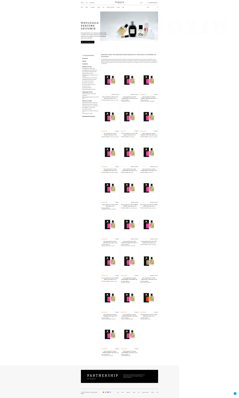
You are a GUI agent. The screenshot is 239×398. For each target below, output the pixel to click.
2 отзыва (117, 131)
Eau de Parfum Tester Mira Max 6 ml (88, 84)
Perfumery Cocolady (87, 100)
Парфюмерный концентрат (88, 116)
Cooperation (92, 7)
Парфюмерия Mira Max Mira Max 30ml (89, 79)
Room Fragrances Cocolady (87, 113)
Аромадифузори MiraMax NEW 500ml (89, 71)
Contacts (118, 7)
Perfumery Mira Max (87, 66)
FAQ (103, 7)
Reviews (98, 7)
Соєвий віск (85, 64)
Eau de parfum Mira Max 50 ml (87, 82)
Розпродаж (85, 58)
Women (82, 2)
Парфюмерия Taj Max (87, 92)
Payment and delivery (110, 7)
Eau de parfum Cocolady (86, 109)
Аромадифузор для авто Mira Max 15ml (89, 77)
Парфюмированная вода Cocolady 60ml (89, 104)
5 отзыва (136, 131)
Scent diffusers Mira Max (86, 87)
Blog (123, 7)
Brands (87, 7)
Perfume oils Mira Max (86, 86)
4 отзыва (156, 94)
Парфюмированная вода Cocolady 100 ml (90, 105)
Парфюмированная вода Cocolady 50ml (89, 102)
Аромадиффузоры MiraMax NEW (88, 68)
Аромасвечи (84, 95)
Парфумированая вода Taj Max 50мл (89, 93)
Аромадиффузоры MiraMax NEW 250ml (89, 70)
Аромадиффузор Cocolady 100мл (88, 107)
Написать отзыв (115, 94)
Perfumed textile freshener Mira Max (88, 89)
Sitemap (82, 393)
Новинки (84, 61)
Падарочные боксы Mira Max (87, 73)
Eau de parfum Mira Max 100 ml (88, 81)
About (82, 7)
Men (87, 2)
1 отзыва (117, 166)
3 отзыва (136, 312)
